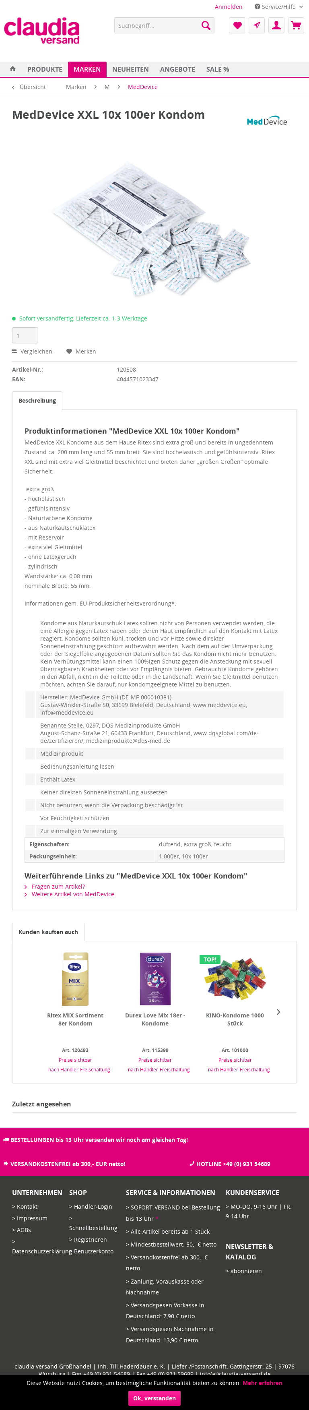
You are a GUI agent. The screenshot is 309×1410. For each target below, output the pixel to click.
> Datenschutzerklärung (38, 1246)
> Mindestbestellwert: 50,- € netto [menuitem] (171, 1244)
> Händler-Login (90, 1206)
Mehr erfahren (262, 1383)
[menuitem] (229, 7)
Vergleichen (35, 351)
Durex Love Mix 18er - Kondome (155, 1019)
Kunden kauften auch (48, 932)
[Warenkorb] (296, 25)
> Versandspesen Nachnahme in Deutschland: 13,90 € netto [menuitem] (170, 1334)
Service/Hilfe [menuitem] (278, 6)
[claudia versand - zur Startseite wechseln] (41, 30)
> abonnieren (244, 1271)
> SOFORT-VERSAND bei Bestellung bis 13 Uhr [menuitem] (173, 1212)
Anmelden (229, 6)
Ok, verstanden (154, 1398)
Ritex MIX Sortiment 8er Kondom (75, 1019)
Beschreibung (37, 400)
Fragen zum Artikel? (57, 886)
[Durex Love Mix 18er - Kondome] (155, 979)
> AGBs (21, 1230)
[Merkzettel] (237, 25)
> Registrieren (88, 1239)
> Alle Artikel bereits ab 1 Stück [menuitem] (168, 1231)
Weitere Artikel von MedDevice (72, 894)
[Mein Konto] (276, 25)
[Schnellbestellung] (257, 25)
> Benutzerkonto (91, 1251)
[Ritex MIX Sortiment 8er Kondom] (75, 979)
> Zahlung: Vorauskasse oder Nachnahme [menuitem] (165, 1287)
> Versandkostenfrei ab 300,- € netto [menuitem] (167, 1262)
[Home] (13, 69)
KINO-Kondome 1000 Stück (235, 1019)
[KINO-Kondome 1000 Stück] (235, 979)
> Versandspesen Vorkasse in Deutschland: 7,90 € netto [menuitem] (165, 1310)
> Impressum (29, 1218)
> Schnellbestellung (93, 1223)
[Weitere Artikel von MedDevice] (268, 122)
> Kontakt (24, 1206)
